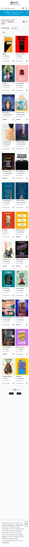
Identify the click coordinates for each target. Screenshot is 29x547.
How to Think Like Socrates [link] (21, 200)
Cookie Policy (5, 542)
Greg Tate (19, 56)
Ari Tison (6, 378)
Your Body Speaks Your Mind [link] (8, 142)
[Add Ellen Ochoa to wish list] (13, 120)
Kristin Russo (20, 261)
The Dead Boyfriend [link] (8, 347)
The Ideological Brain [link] (8, 200)
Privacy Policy (20, 525)
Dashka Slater (7, 290)
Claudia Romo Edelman (8, 114)
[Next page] (20, 390)
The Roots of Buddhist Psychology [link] (8, 171)
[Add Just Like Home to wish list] (27, 90)
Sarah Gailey (20, 85)
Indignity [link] (5, 230)
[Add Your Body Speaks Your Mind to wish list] (13, 149)
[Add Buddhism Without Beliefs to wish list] (27, 149)
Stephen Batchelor (21, 144)
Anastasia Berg (20, 232)
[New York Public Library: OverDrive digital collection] (14, 3)
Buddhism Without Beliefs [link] (21, 142)
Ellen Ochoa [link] (6, 112)
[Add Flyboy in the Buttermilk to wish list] (27, 61)
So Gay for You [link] (7, 259)
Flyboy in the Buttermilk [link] (21, 54)
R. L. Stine (6, 349)
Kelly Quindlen (7, 319)
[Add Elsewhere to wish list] (27, 384)
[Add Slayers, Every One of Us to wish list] (27, 266)
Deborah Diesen (20, 114)
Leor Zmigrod (7, 202)
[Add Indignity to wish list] (13, 237)
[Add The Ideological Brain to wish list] (13, 208)
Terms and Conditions (8, 525)
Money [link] (4, 54)
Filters (3, 32)
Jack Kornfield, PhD (8, 173)
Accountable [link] (6, 288)
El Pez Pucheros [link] (20, 112)
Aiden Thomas (7, 85)
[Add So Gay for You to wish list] (13, 266)
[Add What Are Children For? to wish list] (27, 237)
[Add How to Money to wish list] (27, 296)
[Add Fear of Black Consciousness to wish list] (27, 178)
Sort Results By (5, 28)
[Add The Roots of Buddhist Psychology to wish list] (13, 178)
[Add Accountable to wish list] (13, 296)
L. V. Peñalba (20, 349)
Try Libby (6, 12)
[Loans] (23, 8)
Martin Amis (6, 56)
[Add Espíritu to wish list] (13, 90)
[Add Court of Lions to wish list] (27, 325)
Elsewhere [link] (18, 376)
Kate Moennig (7, 261)
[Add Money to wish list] (13, 61)
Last (19, 393)
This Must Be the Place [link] (8, 318)
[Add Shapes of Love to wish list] (27, 354)
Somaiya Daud (20, 319)
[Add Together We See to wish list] (13, 384)
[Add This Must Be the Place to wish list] (13, 325)
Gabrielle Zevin (20, 378)
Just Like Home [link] (20, 83)
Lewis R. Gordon (21, 173)
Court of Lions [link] (20, 318)
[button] (24, 22)
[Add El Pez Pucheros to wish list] (27, 120)
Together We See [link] (7, 376)
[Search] (2, 8)
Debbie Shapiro (7, 144)
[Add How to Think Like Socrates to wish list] (27, 208)
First (11, 393)
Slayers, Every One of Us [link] (21, 259)
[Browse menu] (26, 8)
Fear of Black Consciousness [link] (21, 171)
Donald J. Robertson (21, 202)
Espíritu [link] (5, 83)
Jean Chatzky (20, 290)
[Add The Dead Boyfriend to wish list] (13, 354)
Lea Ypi (5, 232)
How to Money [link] (20, 288)
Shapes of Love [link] (20, 347)
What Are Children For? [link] (21, 230)
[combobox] (11, 8)
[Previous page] (10, 390)
